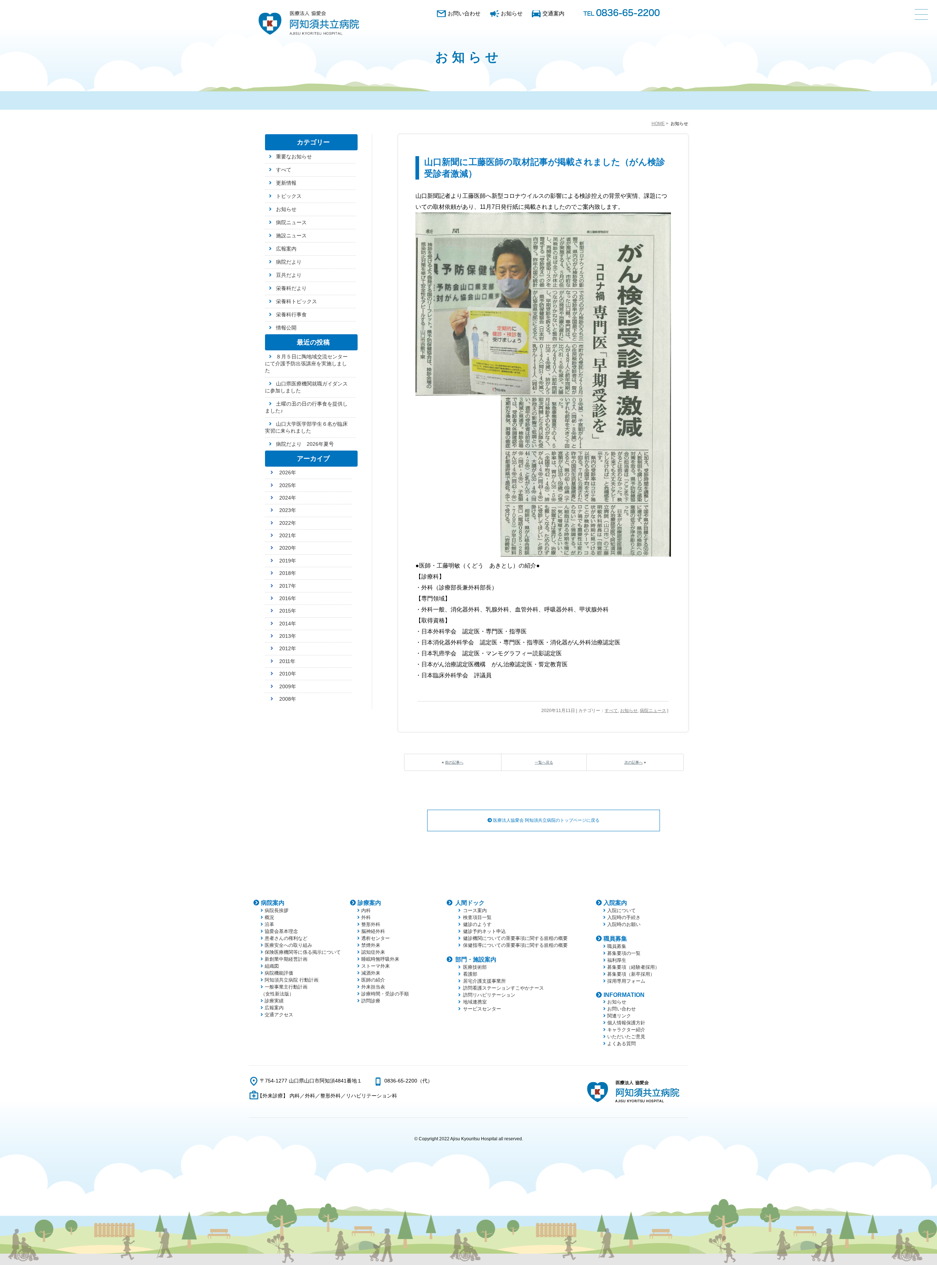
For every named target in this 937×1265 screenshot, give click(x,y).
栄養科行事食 (291, 314)
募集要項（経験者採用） (633, 967)
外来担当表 (373, 987)
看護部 (470, 974)
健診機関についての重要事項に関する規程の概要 (515, 938)
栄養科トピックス (296, 301)
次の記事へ (633, 762)
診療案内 (369, 903)
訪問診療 (370, 1001)
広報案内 (286, 249)
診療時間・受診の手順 (385, 994)
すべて (611, 710)
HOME (658, 123)
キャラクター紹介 (626, 1029)
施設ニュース (291, 235)
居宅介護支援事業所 (484, 981)
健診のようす (477, 924)
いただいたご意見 (626, 1036)
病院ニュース (653, 710)
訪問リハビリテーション (489, 995)
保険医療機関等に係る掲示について (303, 952)
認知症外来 (373, 952)
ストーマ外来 (375, 966)
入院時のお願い (624, 924)
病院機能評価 (279, 973)
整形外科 (370, 924)
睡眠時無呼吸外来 (380, 959)
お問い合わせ (464, 13)
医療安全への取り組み (288, 945)
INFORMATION (624, 995)
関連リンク (619, 1016)
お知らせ (512, 13)
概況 (269, 917)
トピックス (289, 196)
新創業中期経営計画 (286, 959)
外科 (366, 917)
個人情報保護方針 (626, 1022)
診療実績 (274, 1001)
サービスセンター (482, 1009)
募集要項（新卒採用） (631, 974)
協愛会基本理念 (281, 931)
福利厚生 (616, 960)
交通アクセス (279, 1014)
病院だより (289, 262)
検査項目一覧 (477, 917)
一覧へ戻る (544, 762)
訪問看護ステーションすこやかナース (503, 988)
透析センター (375, 938)
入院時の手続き (624, 917)
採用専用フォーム (626, 981)
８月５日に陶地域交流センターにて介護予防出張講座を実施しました (306, 363)
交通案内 (553, 13)
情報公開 (286, 328)
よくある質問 (621, 1043)
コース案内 (475, 910)
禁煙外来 (370, 945)
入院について (621, 910)
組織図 (272, 966)
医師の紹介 (373, 980)
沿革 (269, 924)
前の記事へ (454, 762)
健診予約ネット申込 (484, 931)
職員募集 (615, 938)
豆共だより (289, 275)
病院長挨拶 (276, 910)
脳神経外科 (373, 931)
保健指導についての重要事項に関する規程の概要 (515, 945)
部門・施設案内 (475, 959)
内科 (366, 910)
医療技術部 (475, 967)
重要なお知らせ (294, 156)
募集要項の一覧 (624, 953)
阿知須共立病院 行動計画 (291, 980)
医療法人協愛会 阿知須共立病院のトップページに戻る (546, 820)
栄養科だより (291, 288)
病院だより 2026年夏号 (305, 444)
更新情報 (286, 183)
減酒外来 (370, 973)
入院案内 (615, 903)
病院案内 (272, 903)
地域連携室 (475, 1002)
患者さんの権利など (286, 938)
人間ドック (470, 903)
